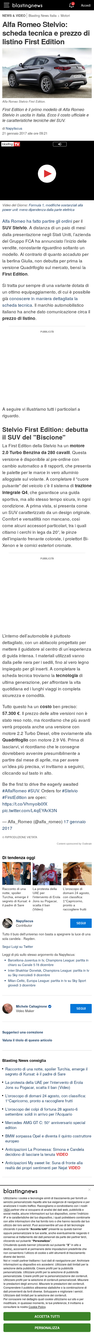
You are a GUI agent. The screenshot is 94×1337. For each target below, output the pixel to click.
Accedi (86, 5)
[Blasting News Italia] (27, 5)
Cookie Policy (37, 1307)
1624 (6, 1209)
